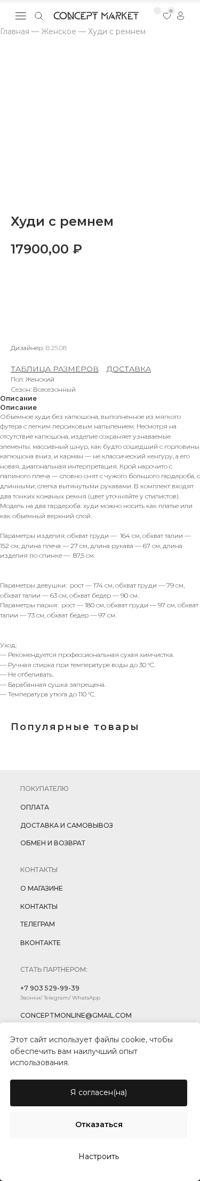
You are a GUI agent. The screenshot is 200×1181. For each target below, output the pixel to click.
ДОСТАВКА (129, 369)
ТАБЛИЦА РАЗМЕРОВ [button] (55, 369)
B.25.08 (56, 348)
